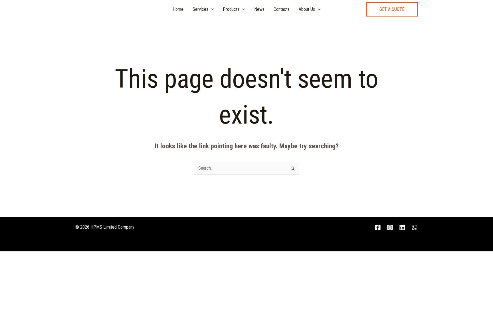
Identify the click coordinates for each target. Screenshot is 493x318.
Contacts (282, 9)
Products (231, 9)
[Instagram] (390, 227)
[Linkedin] (402, 227)
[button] (392, 9)
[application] (211, 9)
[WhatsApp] (414, 227)
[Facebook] (378, 227)
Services (200, 9)
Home (178, 9)
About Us (307, 9)
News (259, 9)
